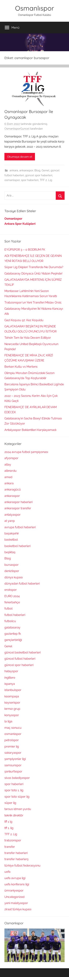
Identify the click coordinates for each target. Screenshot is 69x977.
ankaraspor (26, 170)
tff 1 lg (8, 821)
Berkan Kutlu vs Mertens (21, 366)
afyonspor (11, 458)
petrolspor (11, 740)
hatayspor (11, 671)
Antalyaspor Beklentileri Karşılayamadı (30, 430)
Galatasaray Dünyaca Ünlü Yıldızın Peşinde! (33, 273)
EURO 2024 (12, 596)
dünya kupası (13, 577)
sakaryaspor (12, 752)
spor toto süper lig (16, 796)
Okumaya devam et (19, 156)
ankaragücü (12, 489)
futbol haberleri (14, 615)
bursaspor (11, 565)
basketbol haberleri (17, 546)
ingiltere (9, 677)
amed (8, 477)
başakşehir (11, 533)
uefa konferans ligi (16, 884)
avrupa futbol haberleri (20, 527)
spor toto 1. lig (13, 790)
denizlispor (11, 571)
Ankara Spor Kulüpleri (20, 223)
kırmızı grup (12, 709)
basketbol (11, 539)
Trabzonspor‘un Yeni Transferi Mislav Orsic (33, 302)
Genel (45, 170)
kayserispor (12, 702)
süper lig (10, 803)
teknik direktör (13, 815)
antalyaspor (12, 514)
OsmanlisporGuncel (16, 128)
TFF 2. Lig (46, 180)
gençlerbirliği (13, 640)
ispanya (9, 684)
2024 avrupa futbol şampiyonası (26, 452)
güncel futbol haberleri (19, 658)
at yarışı (9, 521)
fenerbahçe (12, 602)
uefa (7, 871)
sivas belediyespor (17, 778)
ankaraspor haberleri (18, 502)
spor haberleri (29, 180)
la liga (8, 721)
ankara (14, 170)
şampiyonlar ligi (15, 759)
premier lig (11, 746)
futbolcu (10, 621)
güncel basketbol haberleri (22, 652)
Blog (37, 170)
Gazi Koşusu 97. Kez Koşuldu (23, 320)
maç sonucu (13, 727)
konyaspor (11, 715)
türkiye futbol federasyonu (22, 865)
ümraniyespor (14, 890)
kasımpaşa (11, 696)
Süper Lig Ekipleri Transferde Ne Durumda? (33, 267)
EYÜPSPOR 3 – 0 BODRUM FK (24, 249)
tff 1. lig (8, 828)
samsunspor (13, 765)
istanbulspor (12, 690)
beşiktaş (9, 552)
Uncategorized (14, 897)
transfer (9, 846)
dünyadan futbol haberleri (22, 583)
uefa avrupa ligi (14, 878)
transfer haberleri (16, 853)
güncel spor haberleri (38, 175)
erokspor (10, 589)
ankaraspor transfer (17, 508)
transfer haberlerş (16, 859)
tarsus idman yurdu (17, 809)
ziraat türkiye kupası (17, 909)
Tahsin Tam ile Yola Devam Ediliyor (27, 337)
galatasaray (12, 627)
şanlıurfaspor (13, 771)
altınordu (10, 470)
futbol (8, 608)
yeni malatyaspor (16, 903)
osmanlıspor (12, 180)
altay (7, 464)
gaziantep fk (12, 633)
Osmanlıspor (34, 8)
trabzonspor (12, 840)
